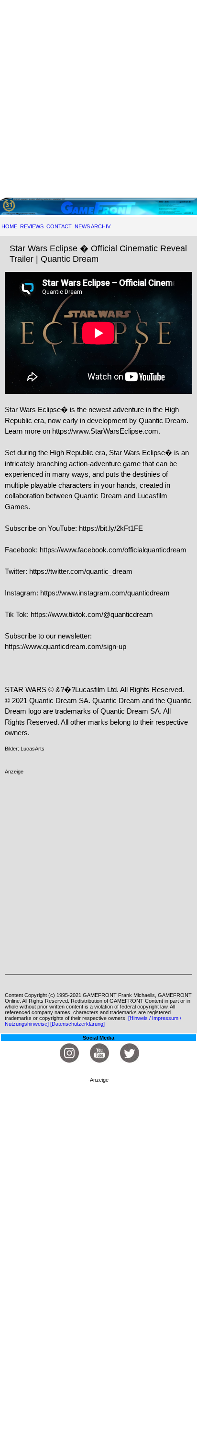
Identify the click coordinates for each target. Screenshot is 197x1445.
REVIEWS (32, 226)
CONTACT (59, 226)
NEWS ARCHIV (92, 226)
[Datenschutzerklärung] (77, 1024)
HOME (9, 226)
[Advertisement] (98, 98)
